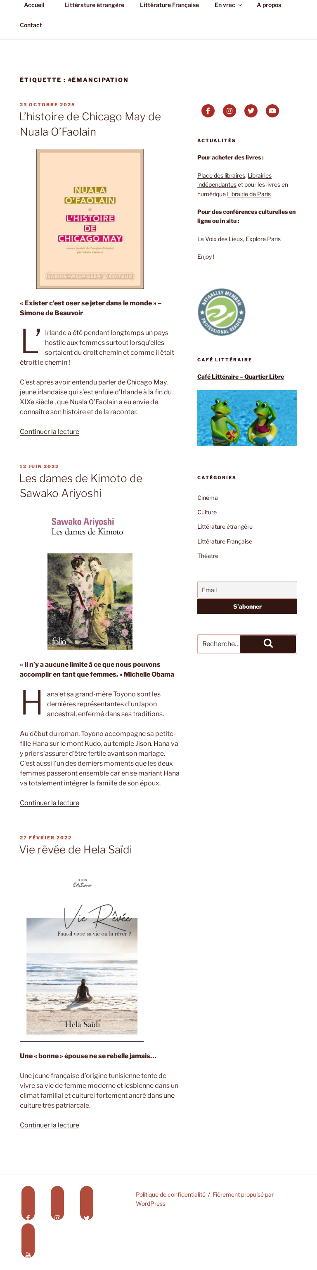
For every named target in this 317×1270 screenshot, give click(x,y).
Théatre (207, 555)
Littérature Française (224, 541)
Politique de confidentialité (171, 1194)
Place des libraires (221, 175)
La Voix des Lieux (220, 238)
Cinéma (207, 497)
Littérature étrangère (225, 526)
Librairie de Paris (249, 193)
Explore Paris (263, 238)
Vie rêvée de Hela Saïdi (75, 849)
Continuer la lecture (49, 432)
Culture (207, 511)
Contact (31, 24)
